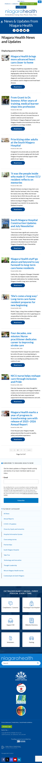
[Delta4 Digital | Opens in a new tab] (11, 747)
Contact (21, 7)
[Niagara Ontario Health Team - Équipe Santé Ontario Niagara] (21, 741)
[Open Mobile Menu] (40, 1)
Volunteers (10, 642)
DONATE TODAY (28, 4)
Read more (18, 87)
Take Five (7, 555)
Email (6, 477)
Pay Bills (21, 1)
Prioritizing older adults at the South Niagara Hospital (24, 142)
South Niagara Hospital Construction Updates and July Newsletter (24, 223)
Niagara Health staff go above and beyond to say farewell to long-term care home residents (25, 263)
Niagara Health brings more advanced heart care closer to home (23, 59)
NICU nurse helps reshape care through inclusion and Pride (25, 378)
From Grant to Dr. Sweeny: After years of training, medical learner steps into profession (25, 102)
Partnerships (8, 545)
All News (6, 513)
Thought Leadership (10, 565)
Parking (31, 642)
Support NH (10, 625)
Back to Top (4, 730)
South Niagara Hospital (11, 550)
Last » (29, 450)
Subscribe (21, 500)
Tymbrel (11, 753)
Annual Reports (9, 519)
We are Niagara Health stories (14, 570)
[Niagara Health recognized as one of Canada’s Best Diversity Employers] (21, 676)
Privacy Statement (6, 722)
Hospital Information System (13, 534)
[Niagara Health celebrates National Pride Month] (21, 711)
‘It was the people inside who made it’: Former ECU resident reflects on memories (25, 178)
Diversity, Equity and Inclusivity (14, 529)
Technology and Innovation (12, 560)
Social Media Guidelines (26, 722)
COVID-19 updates (10, 524)
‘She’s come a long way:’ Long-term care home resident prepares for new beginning (24, 300)
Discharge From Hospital (31, 607)
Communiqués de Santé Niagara (14, 576)
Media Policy (15, 722)
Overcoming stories (10, 539)
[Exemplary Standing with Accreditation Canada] (21, 688)
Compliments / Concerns (10, 607)
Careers (15, 4)
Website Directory (31, 625)
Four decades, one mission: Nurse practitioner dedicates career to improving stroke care (24, 339)
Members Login (7, 726)
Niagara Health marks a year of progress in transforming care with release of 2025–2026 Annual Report (24, 418)
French (7, 4)
